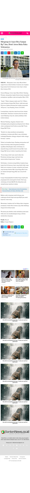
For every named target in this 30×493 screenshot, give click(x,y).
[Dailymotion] (3, 445)
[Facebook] (2, 52)
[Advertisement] (15, 16)
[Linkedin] (15, 52)
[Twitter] (5, 52)
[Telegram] (18, 52)
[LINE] (22, 52)
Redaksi (6, 456)
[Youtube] (16, 448)
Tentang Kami (22, 456)
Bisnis (6, 36)
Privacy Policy (14, 458)
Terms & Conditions (22, 458)
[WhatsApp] (12, 52)
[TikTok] (20, 445)
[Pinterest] (8, 52)
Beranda (2, 36)
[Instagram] (10, 445)
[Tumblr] (23, 445)
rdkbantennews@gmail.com (18, 442)
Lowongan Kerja (7, 458)
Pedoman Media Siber (14, 456)
